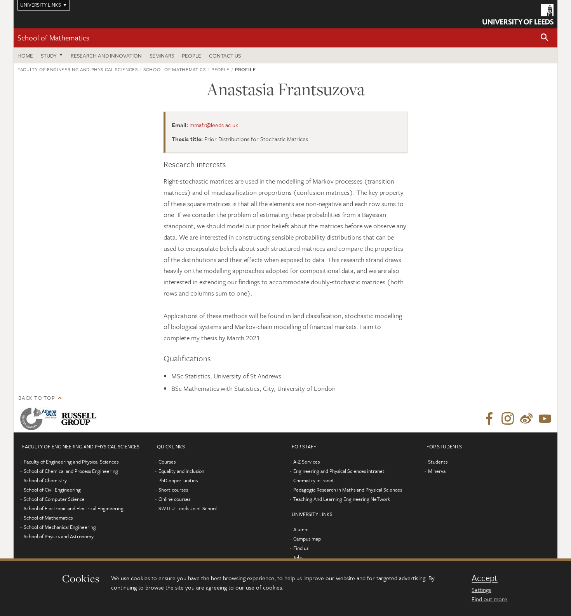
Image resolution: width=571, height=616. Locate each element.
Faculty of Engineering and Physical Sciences (77, 69)
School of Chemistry (45, 480)
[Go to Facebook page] (489, 419)
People (191, 55)
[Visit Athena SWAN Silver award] (40, 418)
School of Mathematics (53, 37)
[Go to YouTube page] (545, 419)
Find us (300, 548)
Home (25, 55)
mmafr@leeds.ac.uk (214, 125)
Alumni (300, 529)
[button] (545, 38)
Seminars (162, 55)
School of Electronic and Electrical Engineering (74, 508)
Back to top (36, 398)
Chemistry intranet (313, 480)
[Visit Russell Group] (80, 418)
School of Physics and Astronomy (59, 536)
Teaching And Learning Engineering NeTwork (341, 499)
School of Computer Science (54, 499)
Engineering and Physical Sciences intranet (339, 471)
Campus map (307, 538)
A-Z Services (306, 462)
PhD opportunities (178, 480)
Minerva (437, 471)
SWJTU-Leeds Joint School (187, 508)
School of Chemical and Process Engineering (71, 471)
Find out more (489, 599)
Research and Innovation (106, 55)
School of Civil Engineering (52, 490)
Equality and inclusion (181, 471)
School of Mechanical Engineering (60, 527)
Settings (481, 589)
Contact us (225, 55)
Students (437, 462)
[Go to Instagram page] (507, 419)
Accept (485, 578)
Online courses (174, 499)
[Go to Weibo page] (526, 419)
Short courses (173, 490)
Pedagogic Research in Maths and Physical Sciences (347, 490)
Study (49, 55)
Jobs (298, 557)
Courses (167, 462)
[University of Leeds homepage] (518, 14)
